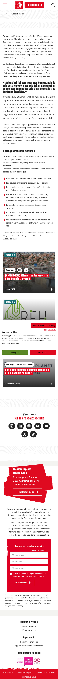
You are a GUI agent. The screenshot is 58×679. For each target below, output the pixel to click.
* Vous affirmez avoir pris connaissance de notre (29, 575)
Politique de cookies (46, 672)
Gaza (30, 66)
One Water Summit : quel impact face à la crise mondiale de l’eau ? (27, 371)
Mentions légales (25, 672)
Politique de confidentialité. (32, 576)
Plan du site (8, 672)
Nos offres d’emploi (29, 641)
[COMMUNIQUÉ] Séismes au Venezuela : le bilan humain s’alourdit (26, 277)
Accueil (7, 13)
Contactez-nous (29, 626)
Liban (47, 66)
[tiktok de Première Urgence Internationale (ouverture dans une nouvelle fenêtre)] (33, 434)
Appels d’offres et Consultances (29, 645)
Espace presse (29, 630)
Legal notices (50, 329)
